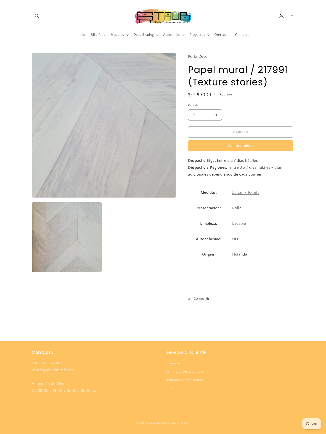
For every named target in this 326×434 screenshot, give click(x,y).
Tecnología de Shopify (177, 423)
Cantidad (194, 105)
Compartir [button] (201, 299)
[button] (37, 16)
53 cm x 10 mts (245, 192)
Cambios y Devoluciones (184, 372)
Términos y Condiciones (184, 380)
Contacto (172, 388)
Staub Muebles (154, 423)
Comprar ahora (241, 146)
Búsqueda (173, 363)
